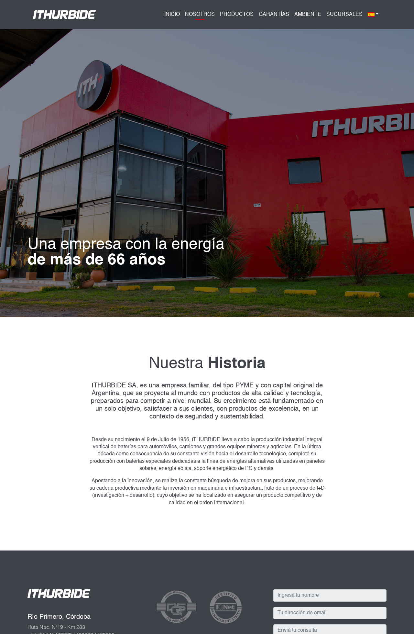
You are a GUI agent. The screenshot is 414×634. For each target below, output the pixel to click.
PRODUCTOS (237, 14)
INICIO (172, 14)
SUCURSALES (344, 14)
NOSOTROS (200, 16)
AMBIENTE (307, 14)
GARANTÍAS (274, 14)
